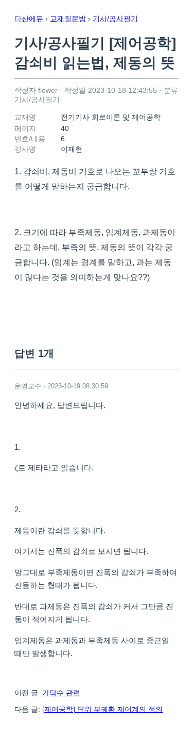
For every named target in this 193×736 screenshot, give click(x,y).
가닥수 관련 (61, 693)
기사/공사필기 (115, 18)
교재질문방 (68, 18)
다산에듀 (28, 18)
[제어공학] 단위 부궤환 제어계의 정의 (102, 709)
